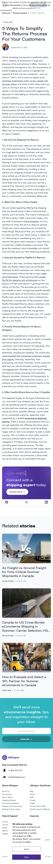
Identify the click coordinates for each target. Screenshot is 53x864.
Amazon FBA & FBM (38, 806)
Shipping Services (9, 800)
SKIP (32, 797)
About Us (5, 791)
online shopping (31, 221)
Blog (31, 791)
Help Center (6, 830)
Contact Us (6, 824)
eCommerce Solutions (10, 803)
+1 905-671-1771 (15, 770)
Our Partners (7, 794)
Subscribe (25, 739)
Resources (6, 12)
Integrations (6, 833)
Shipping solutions (20, 12)
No (39, 8)
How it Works (7, 797)
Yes (36, 8)
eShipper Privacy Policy (11, 809)
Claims (4, 827)
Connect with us (15, 491)
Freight (32, 803)
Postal (32, 794)
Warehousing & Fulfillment (40, 809)
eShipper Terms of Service (12, 806)
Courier (32, 800)
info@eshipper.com (16, 777)
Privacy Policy (6, 857)
